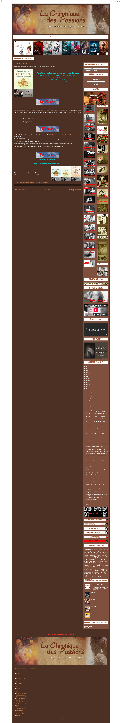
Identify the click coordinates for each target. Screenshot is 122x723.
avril (88, 406)
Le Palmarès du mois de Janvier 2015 (94, 497)
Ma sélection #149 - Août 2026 (97, 584)
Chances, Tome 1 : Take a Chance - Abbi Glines (96, 455)
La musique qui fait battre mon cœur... (93, 556)
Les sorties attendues (103, 557)
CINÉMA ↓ (84, 36)
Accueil (47, 190)
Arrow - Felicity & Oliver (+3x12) (93, 483)
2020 (86, 378)
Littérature (28, 182)
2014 (86, 504)
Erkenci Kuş (93, 613)
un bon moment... (89, 573)
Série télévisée (88, 562)
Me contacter (19, 673)
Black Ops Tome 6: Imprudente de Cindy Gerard (96, 431)
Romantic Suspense (20, 698)
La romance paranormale (21, 690)
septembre (89, 396)
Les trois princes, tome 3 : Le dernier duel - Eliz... (96, 429)
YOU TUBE (93, 36)
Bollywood (95, 549)
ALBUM (18, 715)
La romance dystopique (21, 681)
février (88, 410)
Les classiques (19, 683)
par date (95, 70)
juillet (88, 400)
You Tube (18, 676)
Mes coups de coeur (20, 695)
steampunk (96, 572)
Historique (22, 182)
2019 (86, 380)
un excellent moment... (93, 575)
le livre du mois (98, 566)
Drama (85, 552)
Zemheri (93, 592)
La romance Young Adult (21, 696)
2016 (86, 386)
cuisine (103, 565)
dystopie (91, 566)
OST (97, 561)
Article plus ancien (74, 190)
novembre (89, 392)
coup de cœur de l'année (93, 565)
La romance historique (21, 703)
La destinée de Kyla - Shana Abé (93, 481)
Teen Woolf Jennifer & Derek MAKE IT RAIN (95, 416)
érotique (96, 576)
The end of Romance (20, 708)
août (88, 398)
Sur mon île (103, 561)
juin (88, 402)
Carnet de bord (94, 551)
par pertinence (89, 70)
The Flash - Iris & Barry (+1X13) (93, 459)
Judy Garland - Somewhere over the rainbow (95, 467)
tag (101, 572)
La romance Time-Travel (21, 680)
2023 (86, 372)
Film (88, 553)
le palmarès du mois (94, 567)
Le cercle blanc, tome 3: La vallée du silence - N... (96, 453)
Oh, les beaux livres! (20, 710)
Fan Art (99, 552)
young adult (87, 576)
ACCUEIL (17, 36)
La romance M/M (20, 706)
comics (96, 564)
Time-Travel (45, 182)
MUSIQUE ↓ (63, 36)
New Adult (89, 561)
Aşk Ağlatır (93, 599)
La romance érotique (20, 713)
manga (85, 570)
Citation (103, 551)
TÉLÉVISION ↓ (53, 36)
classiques (91, 564)
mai (88, 404)
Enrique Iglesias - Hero (91, 466)
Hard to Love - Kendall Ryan (92, 457)
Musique (106, 559)
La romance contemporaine (22, 693)
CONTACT (103, 36)
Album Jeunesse (87, 549)
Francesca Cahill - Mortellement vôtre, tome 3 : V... (97, 451)
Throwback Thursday (99, 562)
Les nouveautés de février (91, 499)
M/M (100, 559)
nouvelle (90, 570)
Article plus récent (20, 190)
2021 (86, 376)
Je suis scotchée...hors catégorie (99, 555)
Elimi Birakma (94, 606)
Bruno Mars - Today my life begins (93, 472)
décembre (89, 390)
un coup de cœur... (103, 573)
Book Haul (101, 549)
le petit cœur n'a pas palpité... (97, 569)
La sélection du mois (20, 678)
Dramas (18, 700)
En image (93, 552)
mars (88, 408)
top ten (105, 572)
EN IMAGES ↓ (74, 36)
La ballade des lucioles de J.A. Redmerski (95, 428)
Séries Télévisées (20, 701)
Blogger (63, 718)
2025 (86, 368)
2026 (86, 366)
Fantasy (106, 552)
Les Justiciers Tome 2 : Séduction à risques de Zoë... (97, 449)
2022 (86, 374)
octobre (88, 394)
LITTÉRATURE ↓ (40, 36)
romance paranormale (36, 182)
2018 (86, 382)
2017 (86, 384)
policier (97, 570)
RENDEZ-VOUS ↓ (28, 36)
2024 (86, 370)
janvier (88, 501)
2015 (86, 388)
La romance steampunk (21, 685)
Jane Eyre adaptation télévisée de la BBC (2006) (96, 411)
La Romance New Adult (21, 691)
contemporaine (104, 564)
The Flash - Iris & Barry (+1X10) (93, 464)
